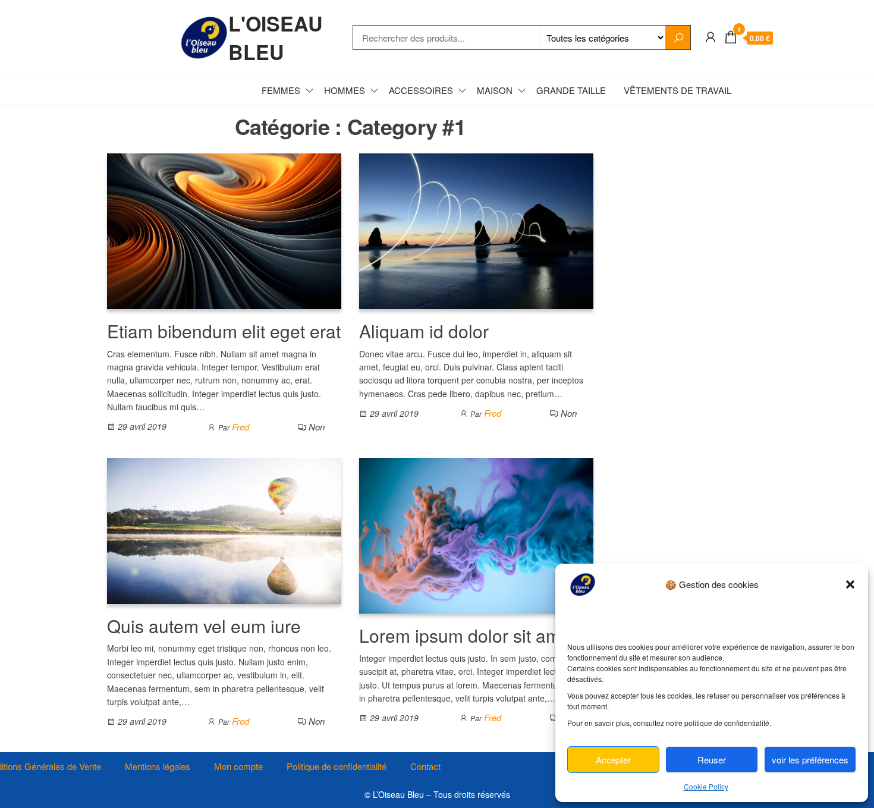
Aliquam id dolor (424, 331)
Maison (495, 90)
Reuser (711, 759)
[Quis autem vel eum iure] (224, 529)
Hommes (344, 90)
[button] (850, 584)
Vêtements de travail (677, 90)
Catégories (154, 90)
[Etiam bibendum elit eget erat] (224, 230)
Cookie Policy (706, 786)
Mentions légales (157, 766)
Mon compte (238, 766)
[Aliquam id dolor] (476, 230)
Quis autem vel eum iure (204, 626)
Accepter (613, 759)
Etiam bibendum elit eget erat (224, 331)
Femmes (281, 90)
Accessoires (421, 90)
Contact (425, 766)
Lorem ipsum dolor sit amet (467, 635)
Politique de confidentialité (336, 766)
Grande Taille (571, 90)
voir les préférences (810, 759)
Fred (240, 426)
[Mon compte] (710, 36)
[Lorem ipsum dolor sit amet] (476, 534)
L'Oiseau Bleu (275, 37)
